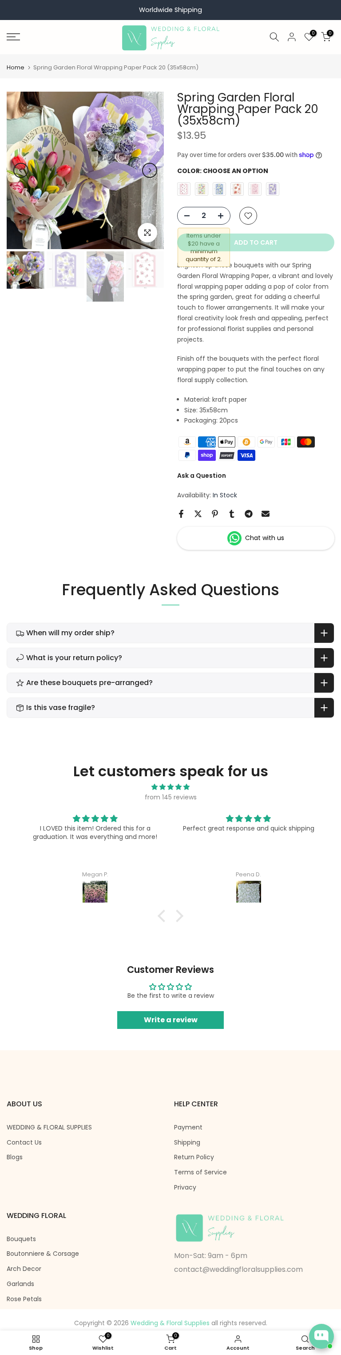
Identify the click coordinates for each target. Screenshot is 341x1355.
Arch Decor (24, 1269)
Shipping (187, 1142)
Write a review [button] (171, 1020)
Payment (188, 1127)
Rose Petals (24, 1299)
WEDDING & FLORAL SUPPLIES (49, 1127)
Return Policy (194, 1157)
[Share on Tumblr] (232, 514)
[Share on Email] (266, 514)
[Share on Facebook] (181, 514)
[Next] (149, 170)
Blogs (15, 1157)
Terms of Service (200, 1172)
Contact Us (24, 1142)
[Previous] (20, 170)
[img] (170, 787)
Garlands (20, 1284)
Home (15, 67)
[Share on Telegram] (249, 514)
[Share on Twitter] (198, 514)
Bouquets (21, 1239)
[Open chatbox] (321, 1336)
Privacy (185, 1187)
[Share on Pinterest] (215, 514)
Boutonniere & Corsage (43, 1254)
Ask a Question (201, 475)
